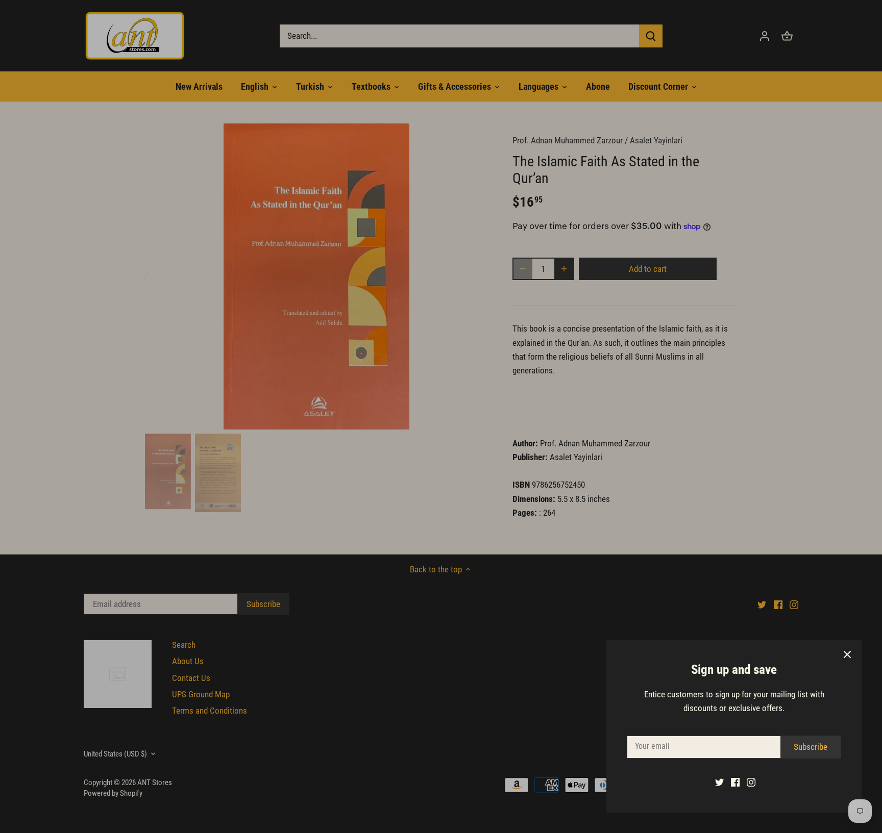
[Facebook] (735, 782)
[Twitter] (719, 782)
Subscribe (810, 747)
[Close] (847, 654)
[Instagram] (751, 782)
